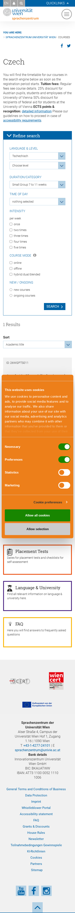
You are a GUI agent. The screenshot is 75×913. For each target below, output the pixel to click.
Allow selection (37, 529)
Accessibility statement (36, 814)
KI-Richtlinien (36, 851)
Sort (6, 337)
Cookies (36, 857)
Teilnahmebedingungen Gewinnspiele (36, 845)
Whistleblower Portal (36, 808)
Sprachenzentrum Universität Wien (31, 37)
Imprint (36, 801)
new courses (22, 289)
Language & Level (24, 148)
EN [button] (6, 3)
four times (20, 241)
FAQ (36, 820)
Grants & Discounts (36, 826)
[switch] (64, 459)
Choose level (20, 165)
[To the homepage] (21, 14)
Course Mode (21, 255)
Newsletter (36, 839)
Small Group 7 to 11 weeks (29, 184)
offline (18, 268)
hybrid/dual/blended (27, 274)
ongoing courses (24, 295)
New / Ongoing (21, 282)
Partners (36, 864)
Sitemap (36, 870)
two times (20, 230)
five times (20, 247)
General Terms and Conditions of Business (36, 789)
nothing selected (23, 201)
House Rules (36, 833)
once (17, 224)
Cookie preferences (48, 502)
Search (52, 306)
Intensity (17, 211)
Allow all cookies (37, 515)
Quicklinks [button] (55, 3)
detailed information (37, 111)
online (17, 262)
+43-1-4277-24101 (36, 745)
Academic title (15, 344)
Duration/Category (25, 177)
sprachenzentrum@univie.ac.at (37, 750)
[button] (14, 3)
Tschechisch (20, 156)
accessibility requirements (22, 120)
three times (21, 235)
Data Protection (36, 795)
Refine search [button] (26, 135)
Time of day (19, 194)
